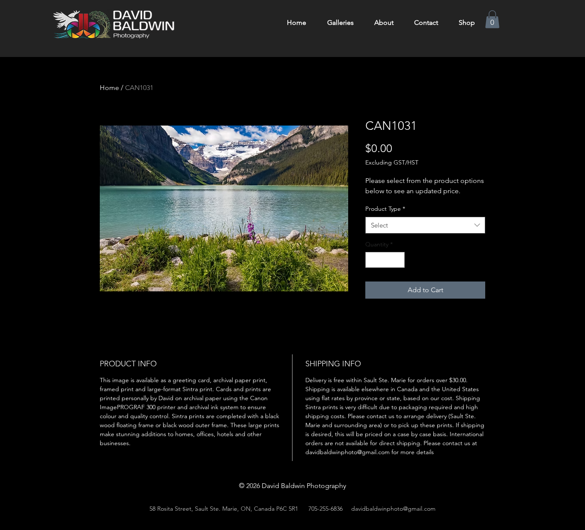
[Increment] (398, 259)
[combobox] (425, 225)
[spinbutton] (385, 259)
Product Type (385, 209)
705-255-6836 (325, 508)
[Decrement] (372, 259)
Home (109, 88)
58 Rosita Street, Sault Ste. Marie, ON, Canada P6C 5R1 (223, 508)
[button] (492, 19)
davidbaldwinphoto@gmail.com (393, 508)
